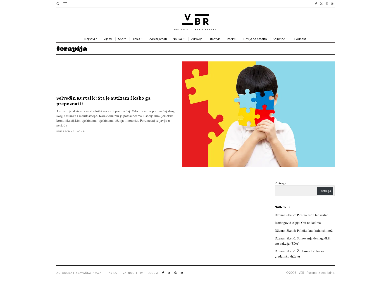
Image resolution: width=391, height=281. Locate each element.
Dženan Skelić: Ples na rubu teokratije (301, 215)
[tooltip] (315, 3)
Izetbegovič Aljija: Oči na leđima (298, 222)
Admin (81, 131)
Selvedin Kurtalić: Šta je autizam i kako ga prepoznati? (103, 100)
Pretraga (280, 183)
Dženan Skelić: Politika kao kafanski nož (304, 230)
